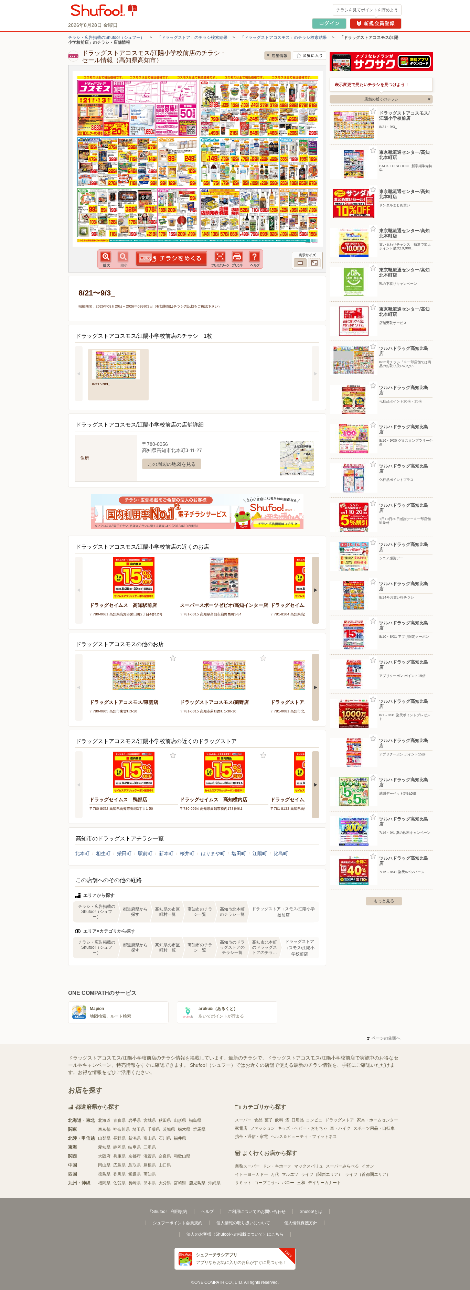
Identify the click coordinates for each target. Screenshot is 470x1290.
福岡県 (104, 1183)
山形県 (180, 1120)
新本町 (166, 853)
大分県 (165, 1183)
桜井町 (187, 853)
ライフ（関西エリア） (321, 1174)
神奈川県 (121, 1129)
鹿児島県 (197, 1183)
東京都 (104, 1129)
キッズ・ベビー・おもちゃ (302, 1128)
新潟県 (134, 1138)
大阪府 (104, 1156)
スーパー (243, 1120)
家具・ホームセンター (377, 1120)
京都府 (134, 1156)
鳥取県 (134, 1165)
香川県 (119, 1174)
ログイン (329, 23)
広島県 (119, 1165)
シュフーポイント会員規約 (177, 1223)
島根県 (149, 1165)
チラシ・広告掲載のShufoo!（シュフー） (106, 37)
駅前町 (145, 853)
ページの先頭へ (383, 1038)
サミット (243, 1182)
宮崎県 (180, 1183)
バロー (288, 1182)
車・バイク (340, 1128)
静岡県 (119, 1147)
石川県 (165, 1138)
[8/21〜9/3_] (118, 364)
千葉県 (154, 1129)
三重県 (149, 1147)
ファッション (262, 1128)
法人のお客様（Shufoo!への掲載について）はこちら (235, 1234)
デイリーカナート (324, 1182)
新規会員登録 (376, 23)
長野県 (119, 1138)
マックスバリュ (308, 1166)
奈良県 (165, 1156)
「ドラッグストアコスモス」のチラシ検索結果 (283, 37)
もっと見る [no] (384, 901)
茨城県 (169, 1129)
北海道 (104, 1120)
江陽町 (260, 853)
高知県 (149, 1174)
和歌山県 (182, 1156)
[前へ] (79, 373)
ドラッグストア (339, 1120)
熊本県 (149, 1183)
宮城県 (149, 1120)
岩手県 (134, 1120)
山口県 (165, 1165)
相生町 (103, 853)
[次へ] (315, 373)
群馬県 (199, 1129)
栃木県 (184, 1129)
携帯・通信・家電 (251, 1136)
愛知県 (104, 1147)
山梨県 (104, 1138)
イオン (368, 1166)
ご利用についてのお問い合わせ (257, 1211)
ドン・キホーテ (277, 1166)
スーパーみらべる (342, 1166)
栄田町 (124, 853)
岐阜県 (134, 1147)
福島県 (195, 1120)
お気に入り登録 (173, 658)
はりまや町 (213, 853)
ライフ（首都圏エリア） (368, 1174)
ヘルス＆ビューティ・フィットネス (304, 1136)
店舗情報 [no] (277, 55)
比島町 (281, 853)
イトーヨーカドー (251, 1174)
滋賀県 (149, 1156)
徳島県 (104, 1174)
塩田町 (239, 853)
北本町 (82, 853)
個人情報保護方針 (300, 1223)
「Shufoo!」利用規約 (167, 1211)
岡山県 (104, 1165)
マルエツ (290, 1174)
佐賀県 (119, 1183)
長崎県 (134, 1183)
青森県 (119, 1120)
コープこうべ (266, 1182)
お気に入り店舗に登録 (309, 55)
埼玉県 (138, 1129)
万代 (275, 1174)
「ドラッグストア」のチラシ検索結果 (192, 37)
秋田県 (165, 1120)
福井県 (180, 1138)
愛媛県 (134, 1174)
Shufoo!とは (311, 1211)
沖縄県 (214, 1183)
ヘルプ (207, 1211)
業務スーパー (247, 1166)
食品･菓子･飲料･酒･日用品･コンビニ (288, 1120)
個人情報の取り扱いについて (243, 1223)
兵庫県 (119, 1156)
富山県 (149, 1138)
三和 (301, 1182)
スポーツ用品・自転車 (374, 1128)
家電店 (241, 1128)
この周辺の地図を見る (172, 464)
